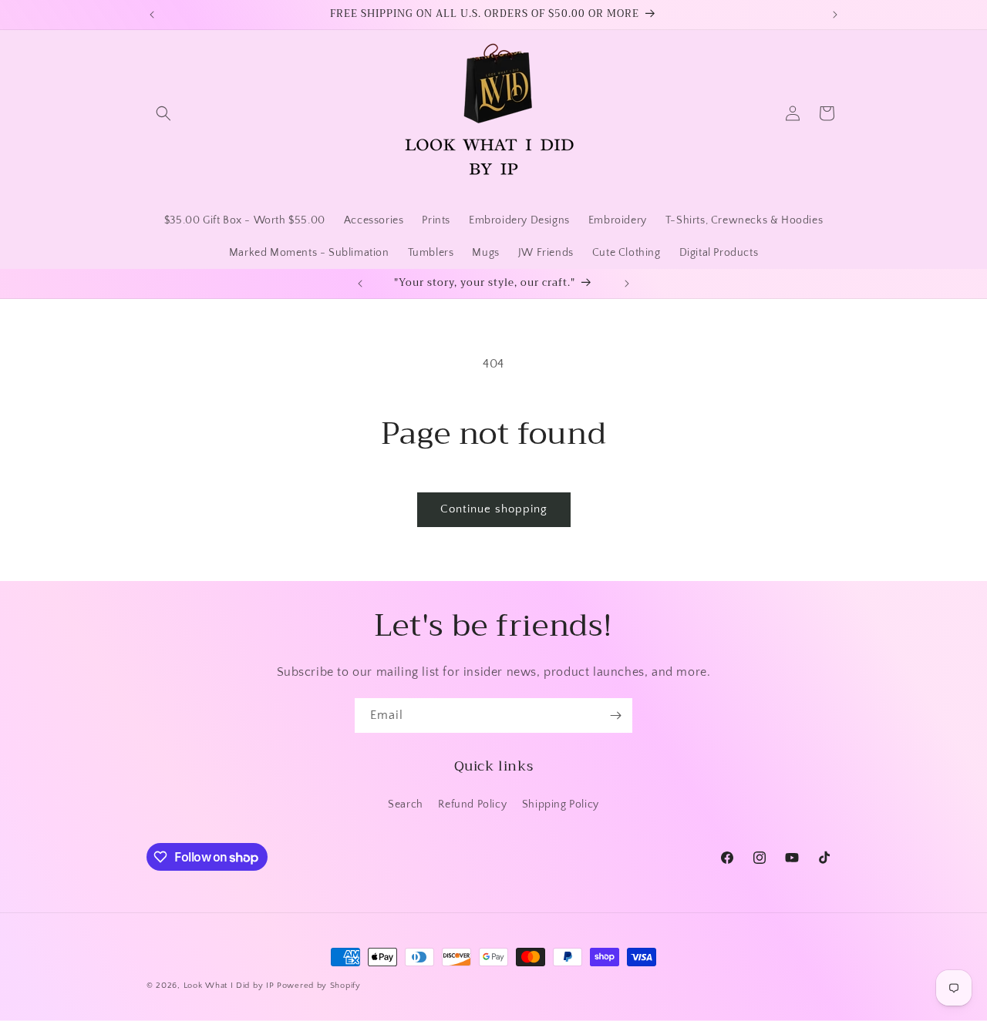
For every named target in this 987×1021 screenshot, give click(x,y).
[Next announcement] (835, 14)
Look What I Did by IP (229, 985)
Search (405, 804)
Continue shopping (493, 509)
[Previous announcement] (152, 14)
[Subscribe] (615, 715)
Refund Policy (472, 804)
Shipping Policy (560, 804)
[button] (163, 113)
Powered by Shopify (319, 985)
